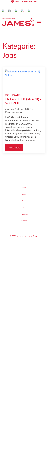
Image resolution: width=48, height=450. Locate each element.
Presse (24, 194)
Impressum (24, 221)
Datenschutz (24, 214)
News (24, 187)
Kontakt (24, 201)
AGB (24, 207)
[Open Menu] (39, 22)
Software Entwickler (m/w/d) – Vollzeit (23, 99)
